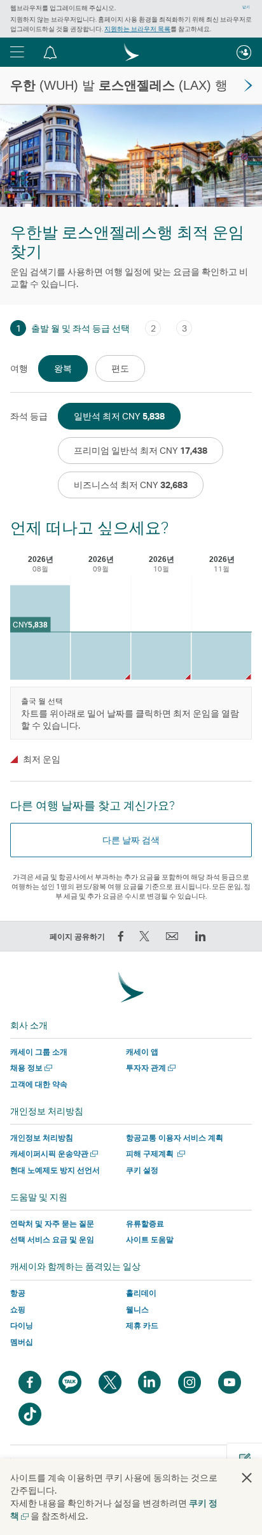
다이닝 (21, 1325)
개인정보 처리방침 (41, 1137)
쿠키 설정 (142, 1170)
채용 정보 (30, 1067)
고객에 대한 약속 (38, 1084)
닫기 (246, 7)
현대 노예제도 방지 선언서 (55, 1170)
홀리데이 (141, 1293)
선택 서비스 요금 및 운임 (52, 1239)
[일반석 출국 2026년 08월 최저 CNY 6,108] (40, 632)
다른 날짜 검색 (131, 839)
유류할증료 (145, 1223)
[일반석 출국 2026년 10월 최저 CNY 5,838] (161, 656)
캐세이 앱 (142, 1051)
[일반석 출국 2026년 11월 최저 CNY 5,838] (221, 656)
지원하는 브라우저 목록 (137, 28)
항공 (17, 1293)
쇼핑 (17, 1309)
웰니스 (137, 1309)
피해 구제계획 (154, 1153)
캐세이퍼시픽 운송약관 (52, 1153)
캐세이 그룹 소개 (38, 1051)
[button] (17, 52)
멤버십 (21, 1342)
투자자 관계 (149, 1067)
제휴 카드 (142, 1325)
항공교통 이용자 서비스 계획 (174, 1137)
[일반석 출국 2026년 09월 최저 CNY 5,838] (100, 656)
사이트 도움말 (150, 1239)
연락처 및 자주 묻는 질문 (52, 1223)
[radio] (63, 368)
